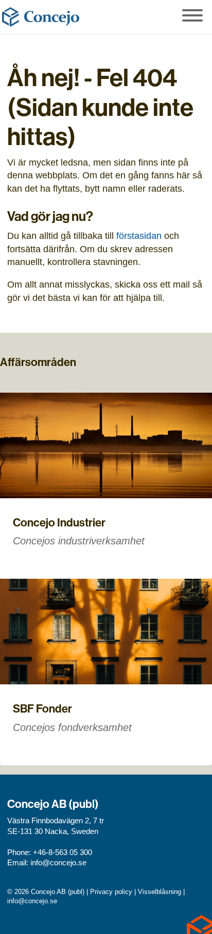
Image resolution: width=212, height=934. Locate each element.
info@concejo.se (58, 863)
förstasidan (139, 235)
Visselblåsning (159, 892)
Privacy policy (111, 892)
